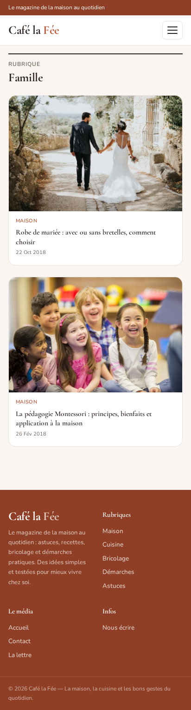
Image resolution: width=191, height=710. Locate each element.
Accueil (18, 627)
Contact (19, 641)
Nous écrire (118, 627)
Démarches (118, 571)
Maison (112, 531)
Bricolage (115, 558)
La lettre (20, 655)
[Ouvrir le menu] (172, 30)
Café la (33, 30)
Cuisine (112, 544)
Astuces (114, 585)
